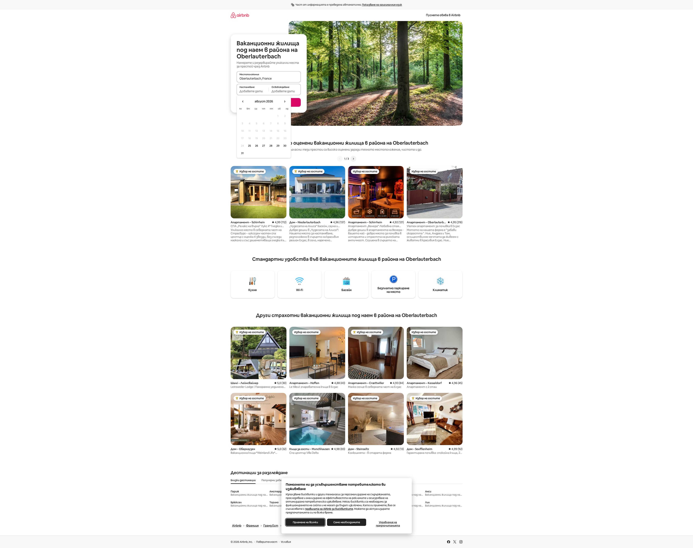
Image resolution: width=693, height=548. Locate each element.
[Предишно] (340, 159)
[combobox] (269, 78)
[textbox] (253, 91)
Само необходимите (346, 522)
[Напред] (353, 159)
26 (256, 145)
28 (270, 145)
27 (263, 145)
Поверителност (266, 541)
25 (249, 145)
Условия (286, 541)
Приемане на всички (305, 522)
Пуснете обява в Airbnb (443, 15)
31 (242, 153)
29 (277, 145)
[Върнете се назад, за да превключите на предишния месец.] (243, 101)
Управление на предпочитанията (388, 524)
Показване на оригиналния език (382, 4)
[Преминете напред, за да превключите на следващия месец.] (285, 101)
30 (284, 145)
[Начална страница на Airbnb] (240, 15)
